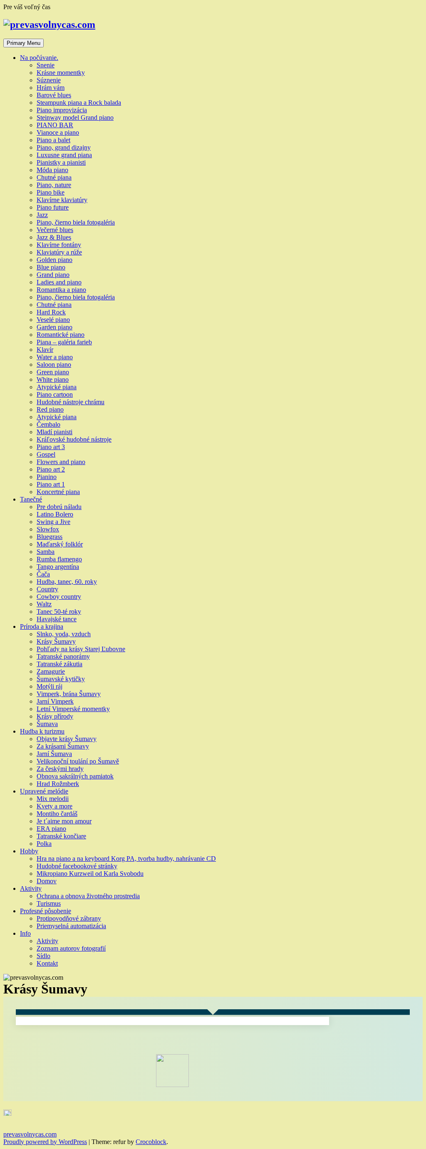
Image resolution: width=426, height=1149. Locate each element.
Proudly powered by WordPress (45, 1141)
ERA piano (51, 828)
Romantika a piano (61, 289)
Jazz (42, 214)
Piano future (53, 207)
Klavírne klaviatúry (62, 199)
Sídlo (43, 955)
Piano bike (50, 192)
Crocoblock (151, 1141)
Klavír (45, 349)
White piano (53, 379)
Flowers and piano (61, 461)
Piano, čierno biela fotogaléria (76, 222)
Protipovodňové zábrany (69, 918)
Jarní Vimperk (55, 701)
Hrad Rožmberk (58, 783)
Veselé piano (53, 319)
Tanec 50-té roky (59, 611)
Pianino (47, 476)
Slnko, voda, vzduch (64, 634)
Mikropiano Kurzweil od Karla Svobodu (90, 873)
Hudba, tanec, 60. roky (67, 581)
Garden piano (54, 327)
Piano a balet (53, 139)
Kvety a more (54, 806)
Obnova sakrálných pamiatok (75, 776)
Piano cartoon (55, 394)
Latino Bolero (55, 514)
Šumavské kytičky (61, 678)
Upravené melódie (44, 791)
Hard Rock (51, 312)
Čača (43, 574)
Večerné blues (55, 229)
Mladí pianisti (54, 431)
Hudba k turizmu (42, 731)
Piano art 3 (51, 446)
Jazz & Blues (54, 237)
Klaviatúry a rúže (59, 252)
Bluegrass (49, 536)
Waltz (44, 604)
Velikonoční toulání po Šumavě (78, 761)
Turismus (49, 903)
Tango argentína (58, 566)
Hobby (29, 851)
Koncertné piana (58, 491)
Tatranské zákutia (59, 663)
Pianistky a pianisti (61, 162)
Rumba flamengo (59, 559)
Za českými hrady (60, 768)
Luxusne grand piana (64, 154)
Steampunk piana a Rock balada (79, 102)
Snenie (45, 65)
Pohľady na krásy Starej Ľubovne (81, 648)
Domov (47, 881)
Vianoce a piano (58, 132)
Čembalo (48, 424)
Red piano (50, 409)
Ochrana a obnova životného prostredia (88, 895)
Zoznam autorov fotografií (71, 948)
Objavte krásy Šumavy (67, 738)
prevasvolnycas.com (30, 1134)
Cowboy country (59, 596)
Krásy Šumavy (56, 641)
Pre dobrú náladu (59, 506)
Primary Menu (23, 43)
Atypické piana (57, 386)
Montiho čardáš (57, 813)
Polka (44, 843)
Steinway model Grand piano (75, 117)
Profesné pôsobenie (45, 910)
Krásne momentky (61, 72)
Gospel (46, 454)
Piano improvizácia (62, 110)
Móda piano (52, 169)
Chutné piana (54, 177)
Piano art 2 (51, 469)
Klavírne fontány (59, 244)
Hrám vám (50, 87)
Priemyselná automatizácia (71, 925)
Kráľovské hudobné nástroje (74, 439)
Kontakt (47, 963)
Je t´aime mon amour (64, 821)
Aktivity (31, 888)
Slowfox (48, 529)
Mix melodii (53, 798)
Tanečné (31, 499)
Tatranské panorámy (63, 656)
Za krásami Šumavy (63, 746)
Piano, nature (54, 184)
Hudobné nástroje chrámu (70, 401)
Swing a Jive (53, 521)
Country (47, 589)
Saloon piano (54, 364)
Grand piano (53, 274)
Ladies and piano (59, 282)
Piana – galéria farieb (64, 342)
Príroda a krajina (41, 626)
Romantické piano (60, 334)
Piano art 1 (51, 484)
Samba (45, 551)
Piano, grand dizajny (64, 147)
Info (25, 933)
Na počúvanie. (39, 57)
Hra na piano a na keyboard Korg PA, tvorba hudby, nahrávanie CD (126, 858)
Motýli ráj (49, 686)
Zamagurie (51, 671)
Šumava (47, 723)
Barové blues (54, 95)
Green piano (53, 372)
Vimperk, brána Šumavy (69, 693)
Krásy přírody (55, 716)
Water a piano (55, 357)
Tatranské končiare (61, 836)
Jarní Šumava (54, 753)
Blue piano (51, 267)
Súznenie (49, 80)
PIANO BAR (55, 124)
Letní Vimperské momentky (73, 708)
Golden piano (54, 259)
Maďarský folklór (60, 544)
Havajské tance (57, 619)
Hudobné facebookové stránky (77, 866)
